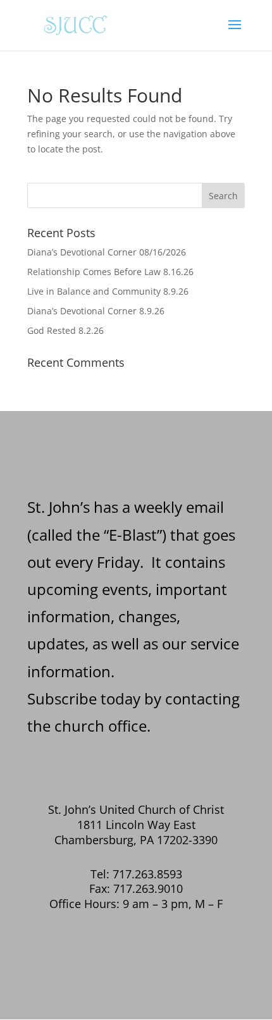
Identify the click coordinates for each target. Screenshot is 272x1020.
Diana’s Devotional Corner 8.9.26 (95, 311)
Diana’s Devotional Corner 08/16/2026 (106, 252)
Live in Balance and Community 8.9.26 (108, 291)
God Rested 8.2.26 (65, 330)
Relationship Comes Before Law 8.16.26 (110, 272)
